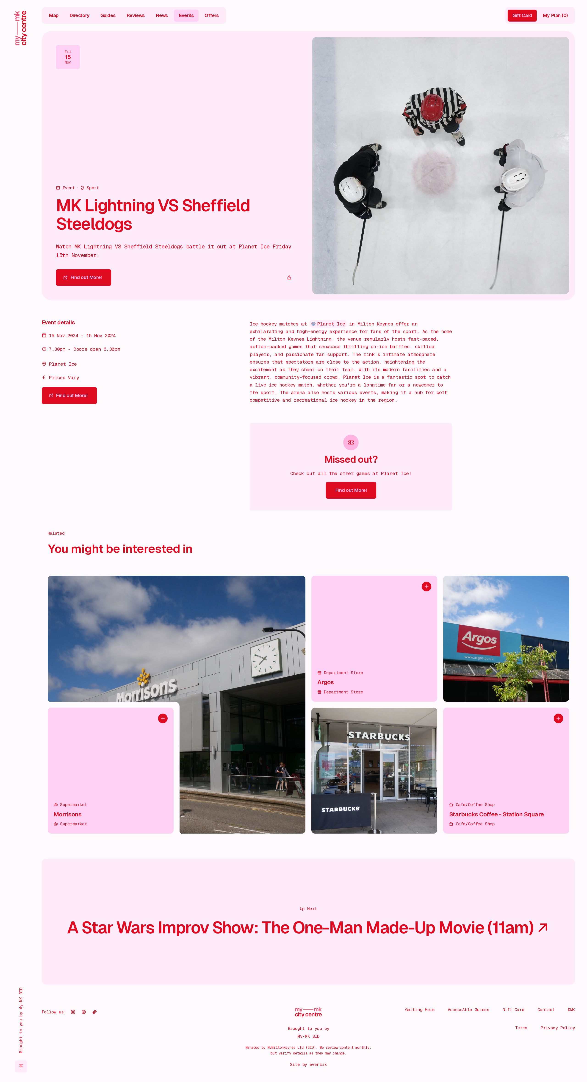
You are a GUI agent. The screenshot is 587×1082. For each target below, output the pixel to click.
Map (54, 15)
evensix (318, 1064)
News (162, 15)
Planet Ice (331, 324)
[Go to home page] (20, 28)
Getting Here (420, 1009)
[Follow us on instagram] (73, 1012)
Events (186, 15)
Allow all (523, 1020)
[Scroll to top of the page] (21, 1066)
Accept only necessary (523, 1039)
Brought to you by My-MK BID (20, 1020)
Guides (108, 15)
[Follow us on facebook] (84, 1012)
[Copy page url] (289, 277)
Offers (212, 15)
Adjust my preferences (523, 1058)
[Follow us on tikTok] (94, 1012)
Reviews (136, 15)
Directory (79, 15)
